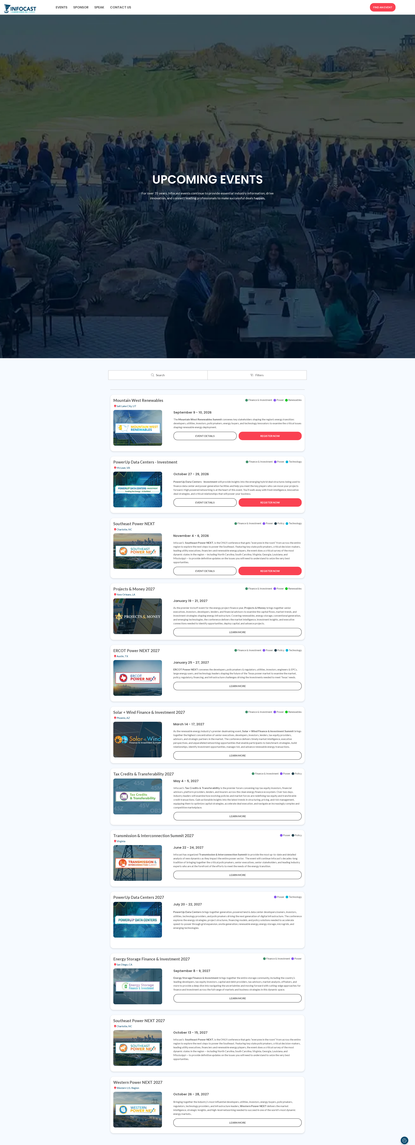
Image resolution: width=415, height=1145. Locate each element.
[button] (383, 7)
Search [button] (161, 375)
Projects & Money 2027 (134, 589)
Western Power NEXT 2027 (137, 1082)
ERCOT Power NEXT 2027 (136, 650)
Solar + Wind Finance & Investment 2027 (149, 712)
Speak (99, 7)
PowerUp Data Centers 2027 (138, 897)
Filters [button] (260, 375)
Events (61, 7)
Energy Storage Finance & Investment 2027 (151, 959)
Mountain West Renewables (138, 400)
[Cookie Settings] (404, 1140)
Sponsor (81, 7)
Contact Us (120, 7)
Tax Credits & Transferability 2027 (143, 774)
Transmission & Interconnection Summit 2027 (153, 835)
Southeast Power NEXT (134, 523)
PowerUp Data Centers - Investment (145, 462)
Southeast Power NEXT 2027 (139, 1020)
